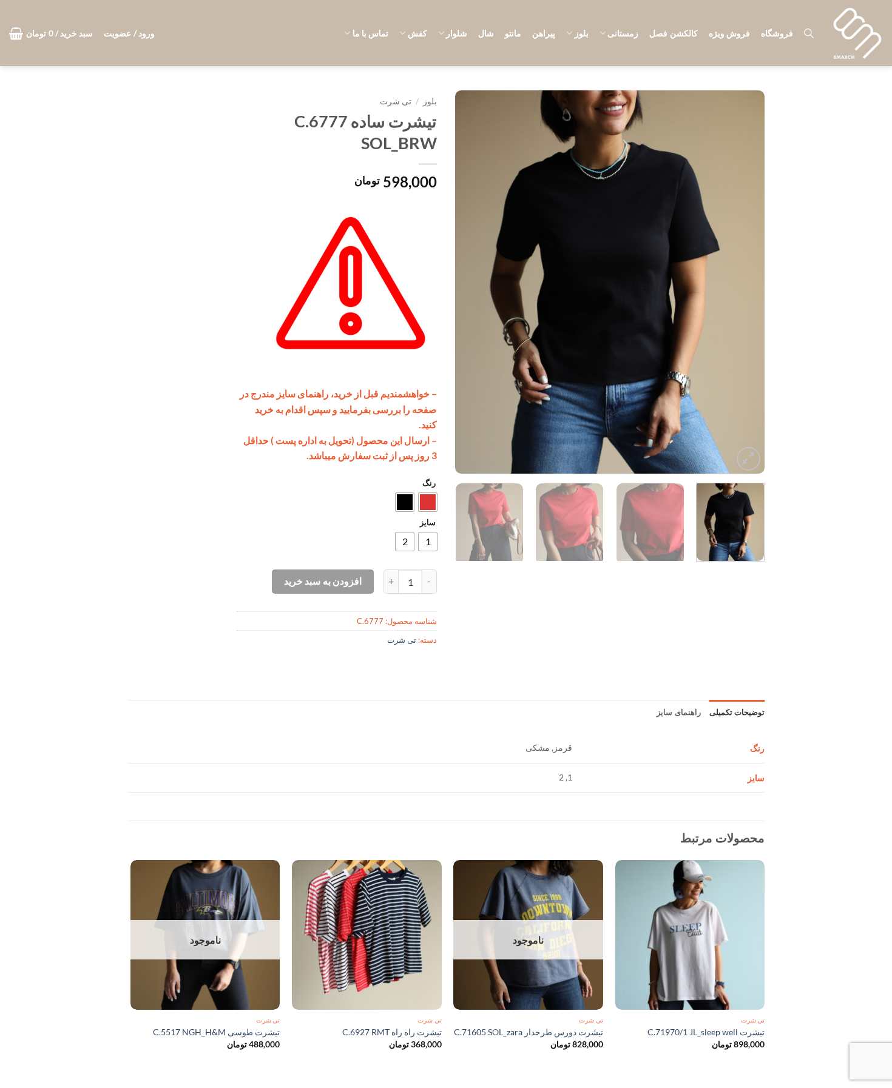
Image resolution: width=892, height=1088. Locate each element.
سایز (428, 523)
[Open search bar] (809, 33)
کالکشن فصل (673, 33)
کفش (417, 33)
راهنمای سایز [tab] (678, 712)
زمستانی (622, 33)
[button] (129, 33)
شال (486, 33)
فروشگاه (777, 33)
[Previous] (743, 282)
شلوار (456, 33)
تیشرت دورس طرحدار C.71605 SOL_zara (528, 1032)
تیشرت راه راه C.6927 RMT (392, 1032)
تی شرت (395, 101)
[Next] (468, 282)
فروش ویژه (729, 33)
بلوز (581, 33)
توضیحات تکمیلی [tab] (737, 712)
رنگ (429, 483)
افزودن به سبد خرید (323, 581)
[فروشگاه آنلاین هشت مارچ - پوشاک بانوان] (857, 33)
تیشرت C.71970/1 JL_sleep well (706, 1032)
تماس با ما (370, 33)
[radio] (428, 502)
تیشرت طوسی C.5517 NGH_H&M (216, 1032)
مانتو (513, 33)
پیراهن (543, 33)
